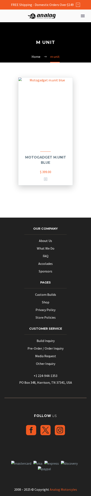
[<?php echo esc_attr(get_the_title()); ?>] (45, 179)
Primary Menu (83, 16)
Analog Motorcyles (63, 489)
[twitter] (45, 430)
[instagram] (60, 430)
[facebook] (31, 430)
